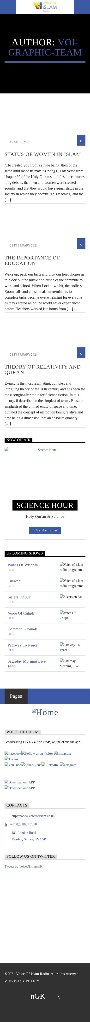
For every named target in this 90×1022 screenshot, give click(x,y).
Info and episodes (45, 530)
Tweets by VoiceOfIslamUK (23, 866)
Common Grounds (23, 629)
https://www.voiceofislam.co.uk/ (33, 816)
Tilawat (14, 581)
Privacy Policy (24, 981)
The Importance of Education (32, 260)
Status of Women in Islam (43, 154)
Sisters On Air (19, 597)
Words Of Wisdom (23, 565)
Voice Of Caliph (21, 613)
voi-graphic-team (45, 47)
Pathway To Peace (23, 645)
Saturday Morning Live (27, 661)
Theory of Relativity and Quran (43, 370)
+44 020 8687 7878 (23, 824)
